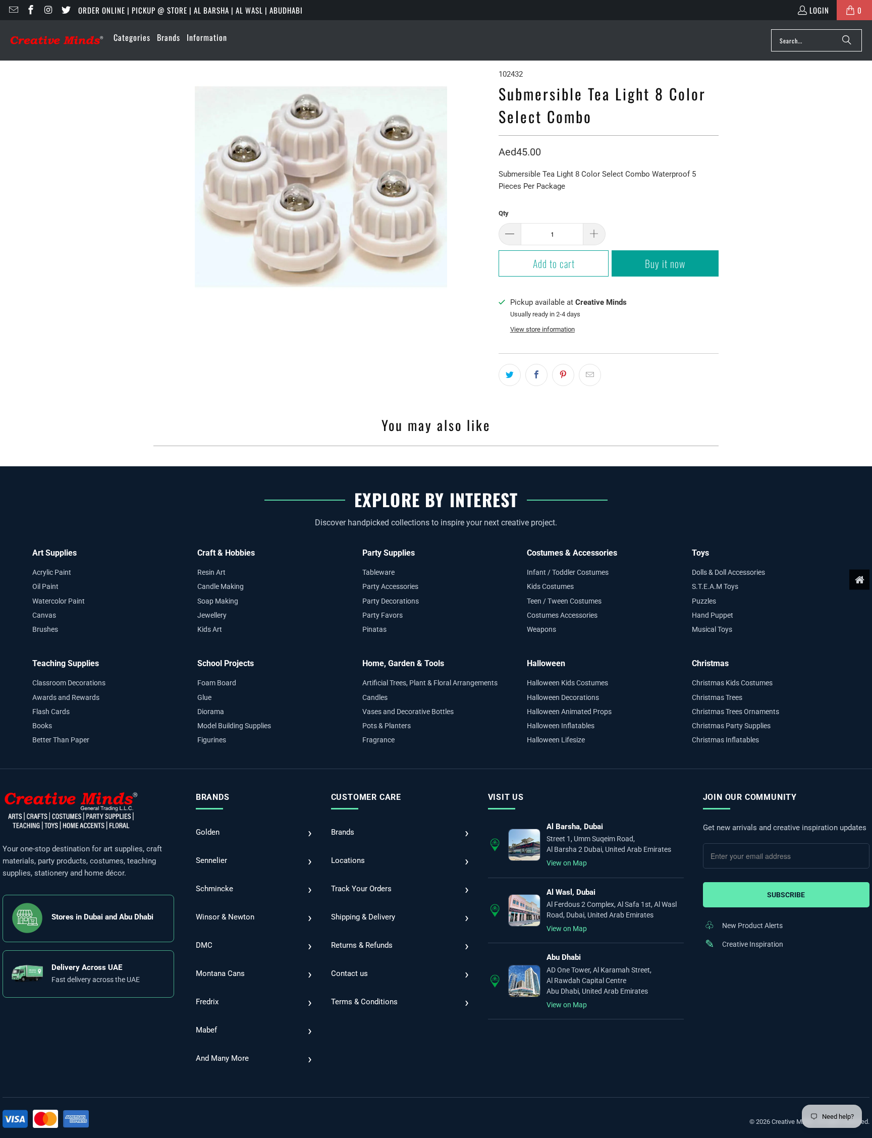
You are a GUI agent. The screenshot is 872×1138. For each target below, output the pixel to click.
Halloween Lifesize (556, 740)
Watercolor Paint (58, 601)
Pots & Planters (386, 726)
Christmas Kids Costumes (732, 683)
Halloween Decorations (563, 697)
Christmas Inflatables (725, 740)
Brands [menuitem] (168, 37)
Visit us (506, 797)
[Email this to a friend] (590, 375)
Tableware (378, 572)
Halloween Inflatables (560, 726)
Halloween (546, 663)
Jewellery (212, 615)
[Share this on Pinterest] (563, 375)
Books (42, 726)
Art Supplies (54, 553)
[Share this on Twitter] (510, 375)
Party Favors (382, 615)
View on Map (567, 863)
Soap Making (217, 601)
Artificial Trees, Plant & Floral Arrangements (430, 683)
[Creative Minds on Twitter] (65, 10)
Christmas (710, 663)
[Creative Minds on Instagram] (47, 10)
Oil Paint (45, 586)
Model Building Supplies (234, 726)
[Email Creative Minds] (13, 10)
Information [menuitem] (207, 37)
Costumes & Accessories (572, 553)
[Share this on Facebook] (536, 375)
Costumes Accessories (562, 615)
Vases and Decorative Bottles (408, 712)
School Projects (225, 663)
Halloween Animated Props (569, 712)
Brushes (45, 629)
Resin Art (211, 572)
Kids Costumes (550, 586)
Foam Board (216, 683)
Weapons (541, 629)
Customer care (366, 797)
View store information (542, 329)
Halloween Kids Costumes (567, 683)
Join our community (750, 797)
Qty (504, 213)
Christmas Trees (717, 697)
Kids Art (209, 629)
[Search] (847, 40)
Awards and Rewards (65, 697)
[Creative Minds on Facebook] (30, 10)
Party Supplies (388, 553)
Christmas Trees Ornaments (735, 712)
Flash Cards (51, 712)
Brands (213, 797)
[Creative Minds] (56, 40)
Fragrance (378, 740)
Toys (700, 553)
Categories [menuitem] (132, 37)
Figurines (211, 740)
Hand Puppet (712, 615)
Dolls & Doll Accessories (728, 572)
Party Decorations (390, 601)
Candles (375, 697)
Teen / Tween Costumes (564, 601)
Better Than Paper (60, 740)
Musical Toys (712, 629)
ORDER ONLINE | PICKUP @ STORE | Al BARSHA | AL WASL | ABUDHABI (190, 10)
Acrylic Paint (51, 572)
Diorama (210, 712)
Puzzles (704, 601)
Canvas (44, 615)
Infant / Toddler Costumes (568, 572)
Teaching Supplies (65, 663)
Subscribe (786, 895)
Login (819, 10)
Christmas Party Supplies (731, 726)
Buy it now (665, 263)
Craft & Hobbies (226, 553)
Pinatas (374, 629)
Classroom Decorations (68, 683)
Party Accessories (390, 586)
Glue (204, 697)
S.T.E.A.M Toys (715, 586)
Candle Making (220, 586)
